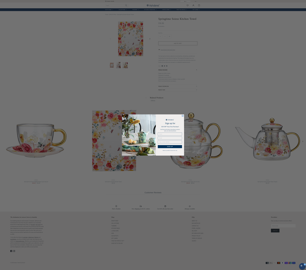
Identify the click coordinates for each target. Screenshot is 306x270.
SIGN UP (170, 146)
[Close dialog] (182, 116)
